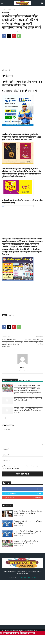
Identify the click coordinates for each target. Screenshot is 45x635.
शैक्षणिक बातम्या (11, 9)
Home (4, 9)
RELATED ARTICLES (9, 380)
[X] (9, 36)
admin (6, 31)
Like (40, 489)
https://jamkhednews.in (22, 370)
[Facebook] (4, 36)
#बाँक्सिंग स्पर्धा (11, 315)
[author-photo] (22, 364)
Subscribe (38, 497)
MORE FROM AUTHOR (26, 380)
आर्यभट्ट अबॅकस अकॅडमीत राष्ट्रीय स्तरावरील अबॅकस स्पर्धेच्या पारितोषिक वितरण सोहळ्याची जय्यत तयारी (28, 410)
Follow (39, 493)
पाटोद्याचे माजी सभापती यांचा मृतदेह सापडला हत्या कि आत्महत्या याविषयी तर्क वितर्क (33, 342)
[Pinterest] (14, 36)
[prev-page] (3, 418)
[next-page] (6, 418)
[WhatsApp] (19, 36)
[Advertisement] (22, 54)
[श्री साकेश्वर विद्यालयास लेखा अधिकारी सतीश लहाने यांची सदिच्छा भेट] (7, 400)
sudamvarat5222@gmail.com (26, 577)
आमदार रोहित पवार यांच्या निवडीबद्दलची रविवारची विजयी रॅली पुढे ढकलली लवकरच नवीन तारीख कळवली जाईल (12, 343)
